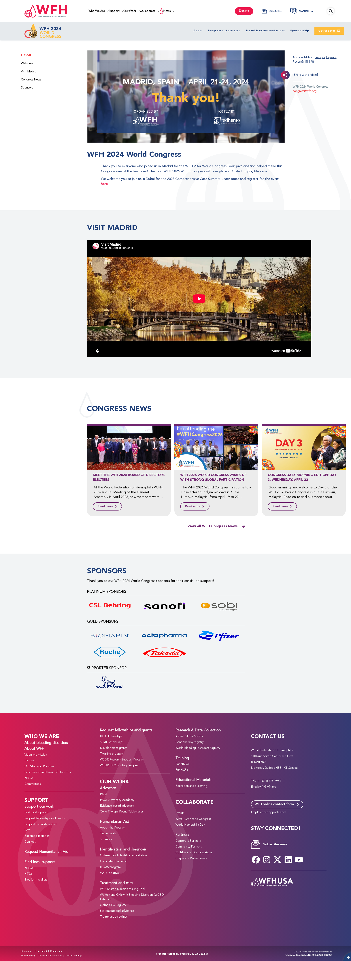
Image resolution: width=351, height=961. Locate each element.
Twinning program (111, 753)
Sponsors (27, 87)
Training (182, 758)
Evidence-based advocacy (117, 805)
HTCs (28, 874)
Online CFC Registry (113, 905)
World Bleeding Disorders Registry (198, 748)
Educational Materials (193, 780)
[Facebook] (256, 860)
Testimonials (108, 833)
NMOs (28, 778)
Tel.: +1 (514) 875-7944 (266, 781)
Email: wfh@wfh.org (264, 786)
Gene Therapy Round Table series (121, 811)
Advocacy (108, 788)
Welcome (27, 63)
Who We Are (96, 11)
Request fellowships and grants (44, 818)
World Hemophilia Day (190, 824)
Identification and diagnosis (123, 849)
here (104, 184)
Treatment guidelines (113, 916)
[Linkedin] (288, 860)
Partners (182, 835)
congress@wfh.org (304, 91)
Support (114, 11)
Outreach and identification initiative (123, 855)
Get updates (327, 31)
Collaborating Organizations (194, 852)
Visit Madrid (28, 71)
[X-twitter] (277, 860)
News (167, 11)
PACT (104, 794)
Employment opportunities (268, 812)
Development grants (113, 748)
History (29, 760)
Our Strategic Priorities (39, 766)
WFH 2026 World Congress (193, 819)
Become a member (36, 836)
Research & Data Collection (198, 730)
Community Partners (189, 846)
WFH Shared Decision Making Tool (122, 889)
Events (180, 813)
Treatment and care (116, 883)
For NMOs (182, 764)
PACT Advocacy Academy (117, 800)
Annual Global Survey (189, 736)
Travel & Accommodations (265, 30)
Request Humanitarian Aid (46, 852)
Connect (30, 841)
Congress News (31, 79)
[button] (308, 11)
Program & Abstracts (224, 30)
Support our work (39, 806)
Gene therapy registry (190, 742)
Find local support (36, 812)
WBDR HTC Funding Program (119, 765)
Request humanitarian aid (40, 824)
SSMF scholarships (111, 742)
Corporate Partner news (191, 858)
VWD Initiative (109, 873)
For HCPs (182, 770)
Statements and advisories (117, 911)
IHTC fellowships (111, 736)
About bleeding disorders (46, 743)
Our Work (129, 11)
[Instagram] (267, 860)
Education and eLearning (191, 786)
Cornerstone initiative (114, 861)
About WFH (34, 749)
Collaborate (148, 11)
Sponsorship (299, 30)
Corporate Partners (188, 840)
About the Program (112, 827)
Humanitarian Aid (114, 822)
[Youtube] (299, 860)
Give (27, 830)
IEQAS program (110, 867)
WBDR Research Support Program (122, 759)
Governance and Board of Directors (47, 772)
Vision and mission (35, 754)
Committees (32, 784)
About (198, 30)
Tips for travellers (35, 879)
